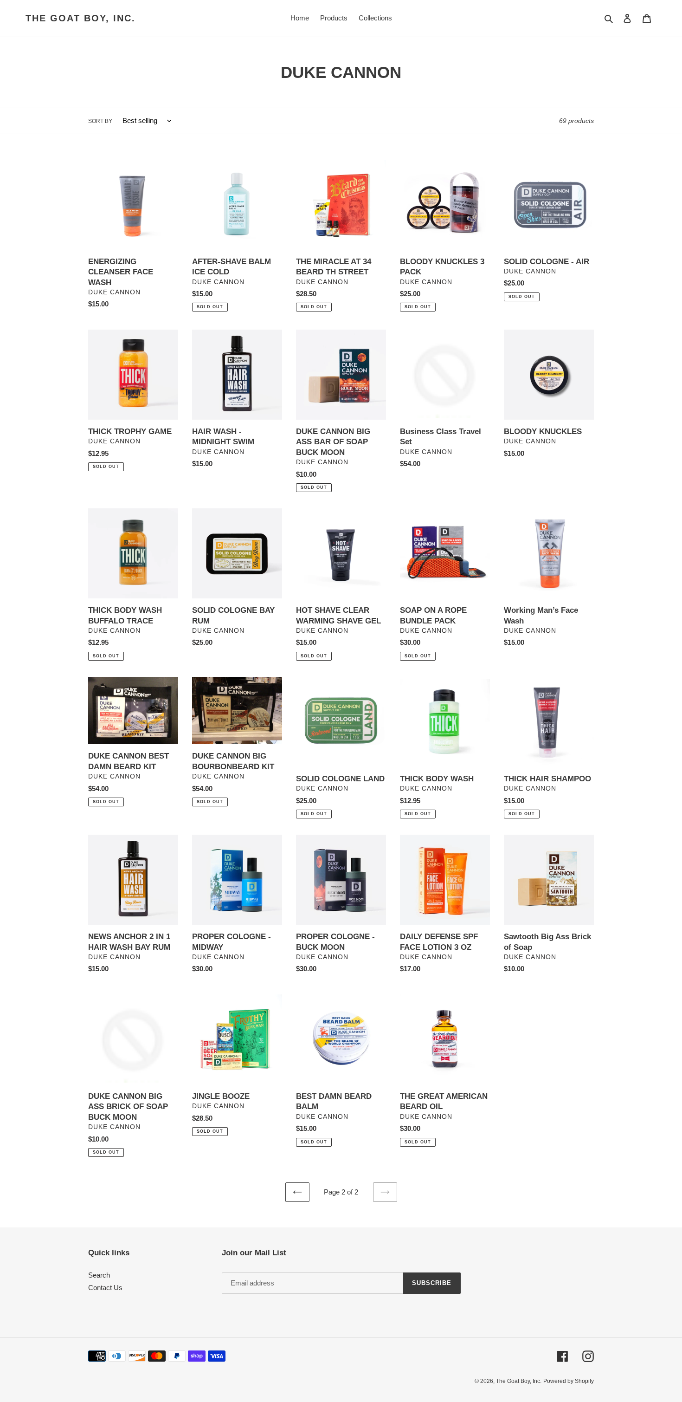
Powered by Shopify (568, 1381)
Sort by (100, 121)
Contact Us (105, 1288)
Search (99, 1275)
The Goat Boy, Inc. (80, 18)
